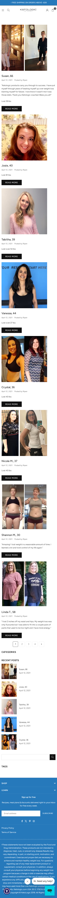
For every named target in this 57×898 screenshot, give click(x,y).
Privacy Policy (8, 828)
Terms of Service (9, 832)
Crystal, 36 (8, 387)
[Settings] (47, 10)
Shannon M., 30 (11, 535)
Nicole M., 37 (9, 461)
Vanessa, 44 (9, 313)
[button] (52, 10)
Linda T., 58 (9, 612)
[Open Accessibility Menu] (6, 891)
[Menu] (3, 10)
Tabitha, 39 (8, 239)
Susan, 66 (7, 76)
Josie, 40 (7, 165)
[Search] (8, 10)
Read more (11, 109)
